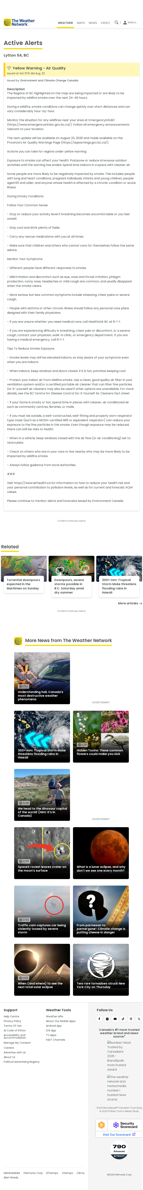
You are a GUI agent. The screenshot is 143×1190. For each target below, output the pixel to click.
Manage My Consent (17, 1042)
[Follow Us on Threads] (131, 1019)
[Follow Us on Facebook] (99, 1019)
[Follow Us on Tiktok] (123, 1019)
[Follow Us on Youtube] (115, 1019)
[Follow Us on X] (139, 1019)
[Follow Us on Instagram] (107, 1019)
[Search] (116, 22)
